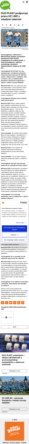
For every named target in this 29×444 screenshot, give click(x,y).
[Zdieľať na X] (6, 25)
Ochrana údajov (15, 443)
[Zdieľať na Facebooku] (2, 25)
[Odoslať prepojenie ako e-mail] (10, 25)
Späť (14, 327)
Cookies (23, 443)
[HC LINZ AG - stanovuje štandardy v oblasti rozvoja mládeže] (14, 385)
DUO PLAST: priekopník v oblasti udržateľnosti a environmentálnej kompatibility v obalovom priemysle (13, 360)
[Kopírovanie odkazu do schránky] (22, 25)
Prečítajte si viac (11, 371)
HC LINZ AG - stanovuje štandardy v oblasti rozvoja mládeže (14, 400)
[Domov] (23, 2)
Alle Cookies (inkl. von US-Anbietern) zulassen (14, 228)
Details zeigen (20, 222)
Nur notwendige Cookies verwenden (14, 240)
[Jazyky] (27, 2)
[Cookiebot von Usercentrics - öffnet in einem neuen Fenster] (20, 203)
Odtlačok (6, 443)
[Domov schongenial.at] (5, 5)
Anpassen (13, 234)
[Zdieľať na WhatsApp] (18, 25)
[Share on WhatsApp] (14, 25)
